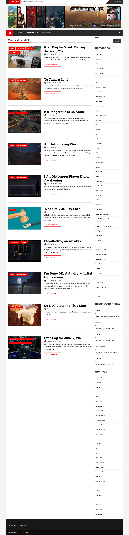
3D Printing (98, 59)
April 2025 (98, 453)
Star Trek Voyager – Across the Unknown (105, 220)
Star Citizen (20, 48)
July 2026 (98, 382)
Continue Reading (52, 65)
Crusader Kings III (101, 92)
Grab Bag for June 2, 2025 (63, 338)
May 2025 (98, 448)
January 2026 (99, 411)
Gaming (18, 33)
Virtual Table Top (100, 287)
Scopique (49, 54)
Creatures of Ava (100, 87)
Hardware (29, 48)
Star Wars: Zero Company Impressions (107, 316)
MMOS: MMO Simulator (102, 172)
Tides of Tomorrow (101, 264)
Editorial (46, 33)
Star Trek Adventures (102, 214)
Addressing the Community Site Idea (106, 352)
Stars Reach (99, 235)
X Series (98, 297)
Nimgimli (98, 310)
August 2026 (99, 378)
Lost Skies (98, 158)
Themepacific (32, 532)
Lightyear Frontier (101, 153)
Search (97, 37)
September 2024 (100, 481)
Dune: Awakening (14, 52)
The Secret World (100, 259)
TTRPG (97, 268)
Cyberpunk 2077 (14, 343)
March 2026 (99, 401)
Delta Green (99, 101)
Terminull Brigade (101, 250)
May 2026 (98, 392)
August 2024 (99, 486)
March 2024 (99, 509)
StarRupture (99, 231)
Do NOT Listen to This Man (65, 305)
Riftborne (98, 195)
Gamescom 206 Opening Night (104, 328)
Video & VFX (99, 282)
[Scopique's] (9, 33)
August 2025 (99, 434)
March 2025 (98, 458)
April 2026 (98, 396)
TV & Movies (99, 273)
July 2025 (98, 439)
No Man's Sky (99, 186)
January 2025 (99, 467)
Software (98, 205)
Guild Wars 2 (99, 139)
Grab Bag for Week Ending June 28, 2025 (64, 49)
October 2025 (99, 425)
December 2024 (100, 472)
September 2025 (100, 429)
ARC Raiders (99, 68)
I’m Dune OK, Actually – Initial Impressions (68, 275)
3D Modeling (99, 54)
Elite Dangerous (100, 125)
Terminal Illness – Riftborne (104, 364)
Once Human (99, 190)
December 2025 (100, 415)
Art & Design (99, 73)
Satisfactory (99, 200)
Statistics (98, 240)
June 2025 (98, 443)
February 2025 (99, 462)
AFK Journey (99, 64)
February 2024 (99, 514)
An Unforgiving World (61, 144)
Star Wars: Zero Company (103, 226)
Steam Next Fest (100, 245)
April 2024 (98, 505)
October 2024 (99, 476)
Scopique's (23, 532)
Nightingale (99, 181)
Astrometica (99, 78)
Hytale (97, 148)
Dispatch (98, 111)
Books (97, 82)
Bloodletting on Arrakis (62, 241)
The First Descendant (101, 254)
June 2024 (98, 495)
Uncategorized (99, 278)
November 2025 (100, 420)
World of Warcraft (101, 292)
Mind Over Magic (100, 162)
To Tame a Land (56, 79)
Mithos (97, 167)
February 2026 (99, 406)
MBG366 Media (100, 346)
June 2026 (98, 387)
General (97, 134)
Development (32, 33)
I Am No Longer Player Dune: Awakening (66, 178)
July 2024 (98, 490)
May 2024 (98, 500)
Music (97, 176)
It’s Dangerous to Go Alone (64, 112)
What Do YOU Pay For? (62, 208)
